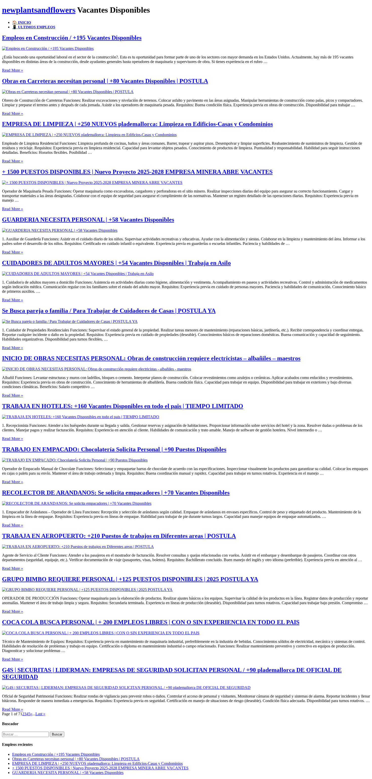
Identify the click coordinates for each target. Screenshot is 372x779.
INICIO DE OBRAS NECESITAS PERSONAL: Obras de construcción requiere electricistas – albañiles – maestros (151, 358)
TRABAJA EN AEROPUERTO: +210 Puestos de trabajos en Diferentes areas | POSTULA (119, 536)
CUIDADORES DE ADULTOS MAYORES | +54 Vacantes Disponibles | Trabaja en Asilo (116, 263)
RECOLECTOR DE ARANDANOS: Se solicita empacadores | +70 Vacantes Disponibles (116, 492)
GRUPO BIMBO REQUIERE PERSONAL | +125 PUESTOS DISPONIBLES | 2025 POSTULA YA (130, 579)
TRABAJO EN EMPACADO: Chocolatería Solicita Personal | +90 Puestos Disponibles (114, 449)
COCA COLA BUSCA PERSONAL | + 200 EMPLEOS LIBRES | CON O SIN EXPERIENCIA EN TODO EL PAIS (150, 622)
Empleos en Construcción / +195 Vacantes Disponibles (71, 37)
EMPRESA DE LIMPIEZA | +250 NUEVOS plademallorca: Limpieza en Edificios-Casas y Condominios (137, 124)
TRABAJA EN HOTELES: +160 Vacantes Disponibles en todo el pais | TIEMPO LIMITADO (122, 406)
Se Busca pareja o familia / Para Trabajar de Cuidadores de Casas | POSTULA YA (109, 310)
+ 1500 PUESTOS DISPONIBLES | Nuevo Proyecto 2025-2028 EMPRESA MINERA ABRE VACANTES (137, 172)
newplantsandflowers (38, 9)
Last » (40, 714)
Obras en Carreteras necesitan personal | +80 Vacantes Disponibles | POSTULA (105, 81)
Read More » (12, 70)
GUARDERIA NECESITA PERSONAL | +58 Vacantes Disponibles (88, 219)
